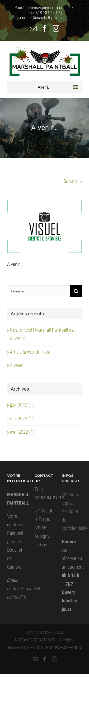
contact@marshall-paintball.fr (44, 17)
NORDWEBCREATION (63, 647)
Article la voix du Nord (30, 352)
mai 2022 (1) (22, 418)
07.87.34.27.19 (47, 12)
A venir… (17, 365)
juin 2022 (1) (22, 405)
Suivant (70, 181)
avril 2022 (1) (22, 432)
